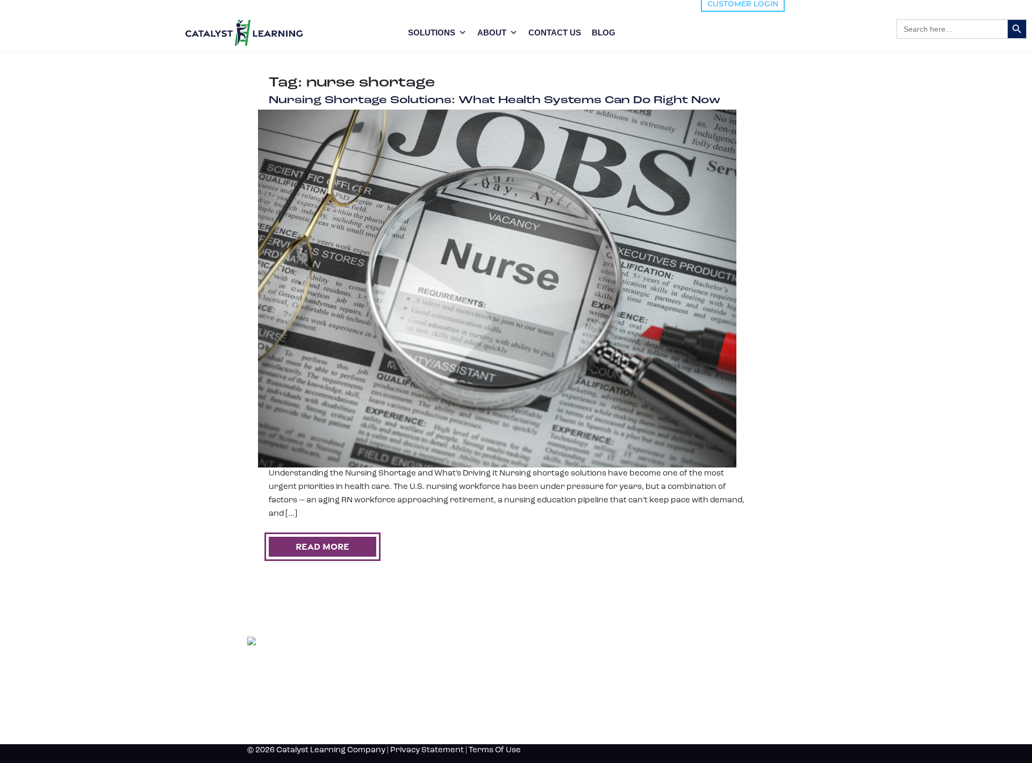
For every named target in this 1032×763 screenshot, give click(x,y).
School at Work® (536, 677)
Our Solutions (555, 641)
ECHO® (525, 688)
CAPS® (525, 699)
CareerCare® (532, 709)
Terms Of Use (495, 750)
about (491, 32)
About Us (675, 659)
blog (603, 32)
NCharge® (529, 656)
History (671, 677)
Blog (662, 641)
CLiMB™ (527, 667)
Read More (322, 546)
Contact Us (554, 32)
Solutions (431, 32)
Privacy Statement (427, 750)
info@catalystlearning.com (299, 720)
